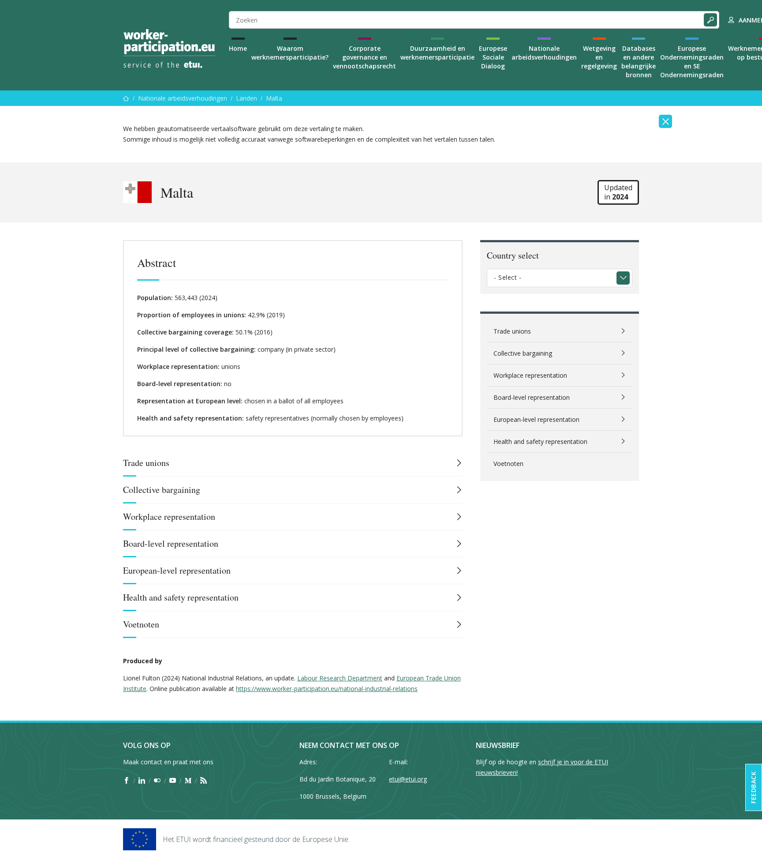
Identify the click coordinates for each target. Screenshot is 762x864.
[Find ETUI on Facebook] (126, 780)
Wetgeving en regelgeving (599, 57)
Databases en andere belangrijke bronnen (638, 61)
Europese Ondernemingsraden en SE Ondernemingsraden (692, 61)
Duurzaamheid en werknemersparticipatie (437, 52)
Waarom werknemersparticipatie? (290, 52)
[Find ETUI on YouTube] (172, 780)
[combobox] (559, 278)
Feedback (753, 787)
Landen (246, 98)
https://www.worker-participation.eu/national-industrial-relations (327, 688)
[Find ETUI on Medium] (188, 780)
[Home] (169, 48)
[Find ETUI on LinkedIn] (141, 780)
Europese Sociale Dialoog (493, 57)
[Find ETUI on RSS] (203, 780)
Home (238, 48)
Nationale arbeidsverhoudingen (544, 52)
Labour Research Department (339, 678)
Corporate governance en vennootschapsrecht (364, 57)
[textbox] (553, 277)
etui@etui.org (408, 779)
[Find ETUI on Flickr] (157, 780)
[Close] (665, 121)
